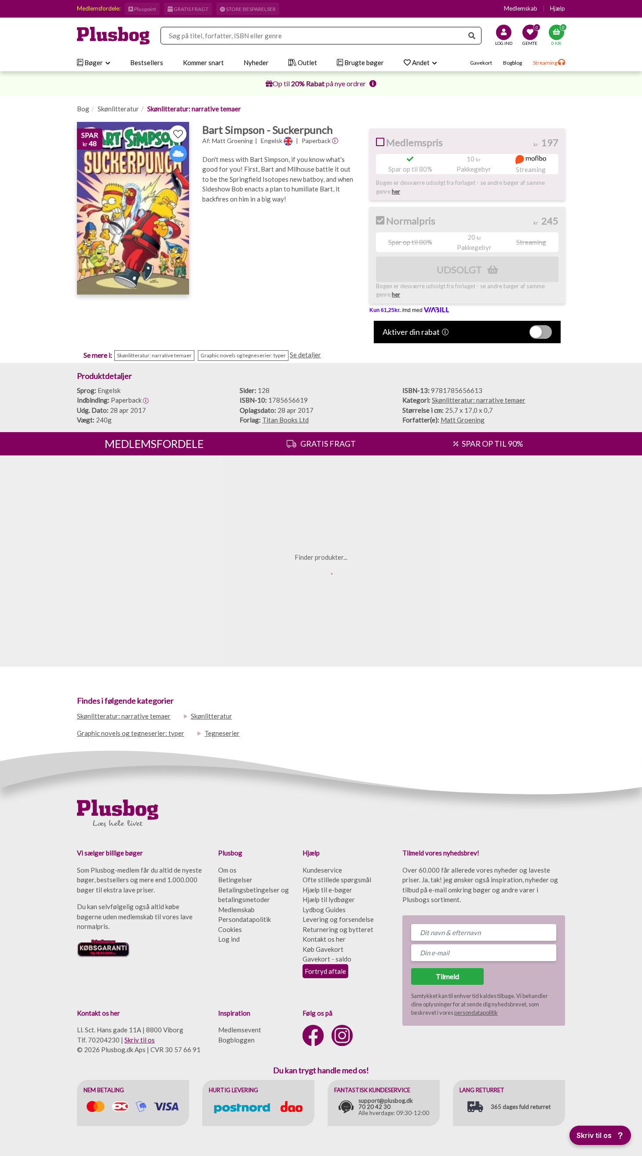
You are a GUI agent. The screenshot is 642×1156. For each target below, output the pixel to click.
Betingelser (235, 880)
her (396, 191)
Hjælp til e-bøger (327, 890)
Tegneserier (222, 733)
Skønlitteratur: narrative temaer (194, 109)
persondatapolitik (476, 1012)
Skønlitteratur (118, 109)
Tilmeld (447, 976)
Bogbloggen (236, 1040)
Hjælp (557, 8)
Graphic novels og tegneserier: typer (130, 733)
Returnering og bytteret (338, 929)
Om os (227, 870)
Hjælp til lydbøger (329, 899)
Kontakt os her (324, 939)
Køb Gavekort (323, 949)
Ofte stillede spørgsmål (337, 880)
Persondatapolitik (244, 919)
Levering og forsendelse (338, 919)
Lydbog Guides (324, 910)
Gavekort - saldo (327, 959)
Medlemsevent (239, 1030)
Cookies (230, 929)
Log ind (229, 939)
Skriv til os (139, 1040)
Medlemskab (520, 8)
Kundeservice (322, 870)
